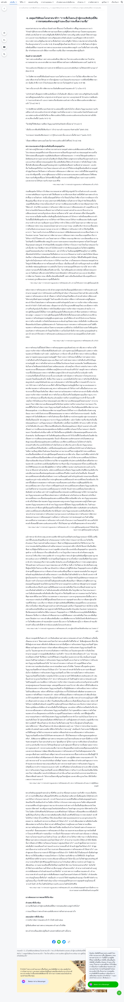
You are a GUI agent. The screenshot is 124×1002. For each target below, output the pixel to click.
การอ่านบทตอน (46, 2)
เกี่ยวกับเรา (115, 2)
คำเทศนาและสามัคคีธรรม (66, 2)
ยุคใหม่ (104, 2)
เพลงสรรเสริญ (33, 2)
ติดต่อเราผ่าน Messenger (101, 984)
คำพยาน (80, 2)
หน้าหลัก (4, 2)
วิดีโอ (21, 2)
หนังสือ (12, 2)
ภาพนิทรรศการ (93, 2)
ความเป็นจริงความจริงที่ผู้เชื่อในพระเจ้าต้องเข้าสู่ (33, 8)
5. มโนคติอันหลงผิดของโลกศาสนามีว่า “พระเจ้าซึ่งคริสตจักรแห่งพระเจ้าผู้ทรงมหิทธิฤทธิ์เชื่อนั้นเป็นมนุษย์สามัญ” (62, 951)
